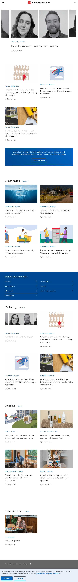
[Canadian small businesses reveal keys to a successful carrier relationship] (21, 459)
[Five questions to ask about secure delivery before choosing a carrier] (21, 419)
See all (25, 181)
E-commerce (9, 206)
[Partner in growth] (21, 524)
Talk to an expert (39, 160)
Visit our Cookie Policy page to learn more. (48, 573)
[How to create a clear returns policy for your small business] (21, 234)
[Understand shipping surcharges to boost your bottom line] (21, 194)
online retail (9, 291)
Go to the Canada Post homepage (17, 564)
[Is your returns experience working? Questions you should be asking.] (56, 234)
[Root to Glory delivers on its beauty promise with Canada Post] (56, 419)
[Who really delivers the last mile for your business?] (56, 194)
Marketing (14, 41)
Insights (22, 41)
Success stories (52, 431)
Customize (20, 578)
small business (10, 286)
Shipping (8, 431)
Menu (4, 2)
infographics (45, 281)
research (7, 281)
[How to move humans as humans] (21, 320)
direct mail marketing (48, 291)
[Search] (75, 2)
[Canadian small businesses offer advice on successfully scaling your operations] (56, 459)
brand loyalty (9, 295)
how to (43, 286)
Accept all (6, 578)
